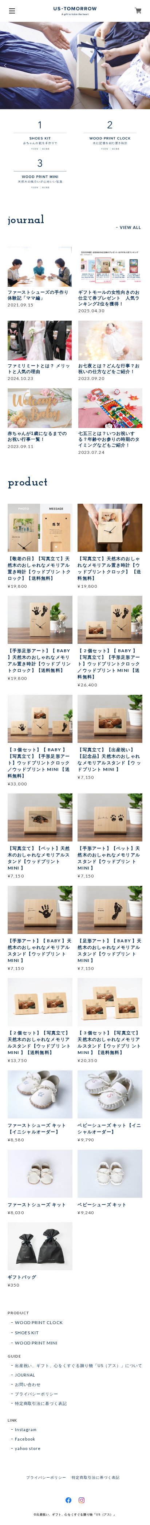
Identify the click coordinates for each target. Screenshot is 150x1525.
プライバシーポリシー (37, 1393)
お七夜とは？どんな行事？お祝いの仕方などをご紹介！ (108, 368)
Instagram (26, 1429)
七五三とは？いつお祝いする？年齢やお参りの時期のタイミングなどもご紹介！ (108, 439)
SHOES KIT (27, 1332)
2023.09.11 (21, 446)
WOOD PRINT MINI (36, 1343)
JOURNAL (25, 1374)
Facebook (25, 1439)
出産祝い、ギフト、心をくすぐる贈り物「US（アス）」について (79, 1365)
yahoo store (28, 1448)
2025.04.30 (91, 310)
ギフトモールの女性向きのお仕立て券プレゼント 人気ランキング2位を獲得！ (108, 298)
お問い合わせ (28, 1384)
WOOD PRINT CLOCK (39, 1322)
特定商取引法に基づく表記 (41, 1403)
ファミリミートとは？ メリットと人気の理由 (39, 368)
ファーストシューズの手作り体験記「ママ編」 (38, 295)
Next (144, 65)
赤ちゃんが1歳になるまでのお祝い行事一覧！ (37, 436)
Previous (6, 65)
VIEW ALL (131, 227)
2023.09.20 (91, 378)
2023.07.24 (91, 452)
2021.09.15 (21, 305)
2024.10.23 (21, 378)
